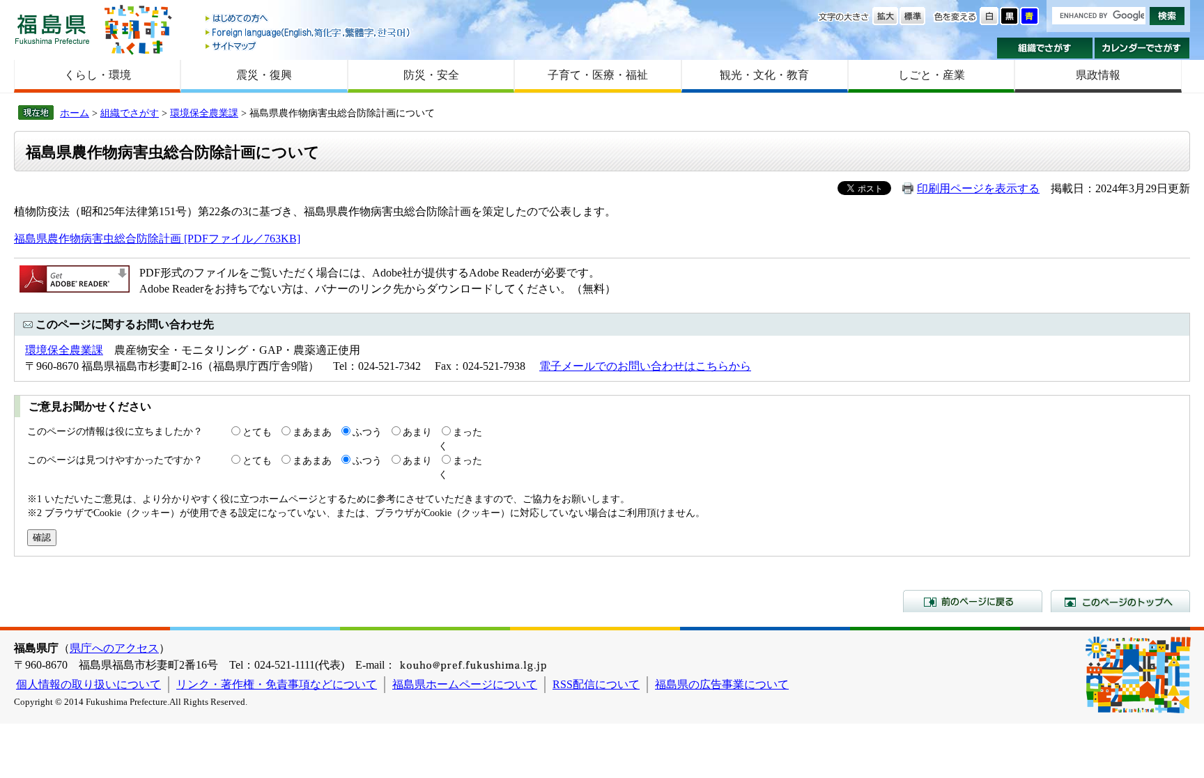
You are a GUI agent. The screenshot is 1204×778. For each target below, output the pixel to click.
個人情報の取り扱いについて (88, 684)
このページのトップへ (1120, 601)
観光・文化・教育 (764, 75)
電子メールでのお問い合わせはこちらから (645, 366)
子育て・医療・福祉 (598, 75)
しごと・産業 (931, 75)
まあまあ (312, 431)
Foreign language (308, 32)
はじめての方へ (308, 19)
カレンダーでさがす (1142, 48)
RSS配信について (596, 684)
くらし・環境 (97, 75)
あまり (417, 431)
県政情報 (1098, 75)
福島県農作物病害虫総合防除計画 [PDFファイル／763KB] (157, 238)
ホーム (74, 112)
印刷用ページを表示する (978, 188)
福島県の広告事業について (722, 684)
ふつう (367, 431)
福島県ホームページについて (464, 684)
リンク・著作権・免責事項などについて (276, 684)
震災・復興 (264, 75)
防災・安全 (431, 75)
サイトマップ (308, 45)
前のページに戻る (972, 601)
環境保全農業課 (204, 112)
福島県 (52, 29)
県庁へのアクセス (114, 648)
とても (257, 431)
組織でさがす (1045, 48)
